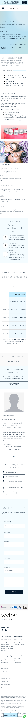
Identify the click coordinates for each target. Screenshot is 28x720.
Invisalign (3, 660)
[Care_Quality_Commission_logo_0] (3, 605)
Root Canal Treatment (6, 641)
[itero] (25, 605)
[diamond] (20, 605)
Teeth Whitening (18, 641)
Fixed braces (4, 662)
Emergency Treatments (7, 646)
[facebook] (2, 630)
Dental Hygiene (5, 644)
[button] (13, 456)
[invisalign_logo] (8, 605)
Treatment (7, 522)
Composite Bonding (19, 644)
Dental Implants (18, 639)
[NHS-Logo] (14, 605)
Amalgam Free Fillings (6, 643)
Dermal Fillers (17, 662)
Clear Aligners (4, 659)
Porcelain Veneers (18, 643)
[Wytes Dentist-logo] (14, 6)
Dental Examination (6, 639)
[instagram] (6, 630)
